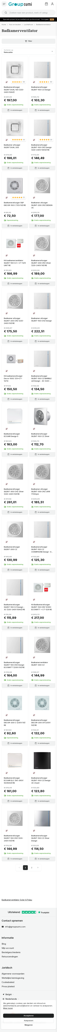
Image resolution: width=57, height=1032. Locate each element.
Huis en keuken (15, 24)
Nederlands (11, 999)
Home (4, 24)
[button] (18, 82)
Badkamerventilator (43, 24)
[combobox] (28, 12)
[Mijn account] (52, 3)
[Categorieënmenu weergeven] (4, 4)
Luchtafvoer (28, 24)
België (9, 994)
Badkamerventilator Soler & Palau (17, 900)
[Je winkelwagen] (46, 3)
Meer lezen (8, 1008)
